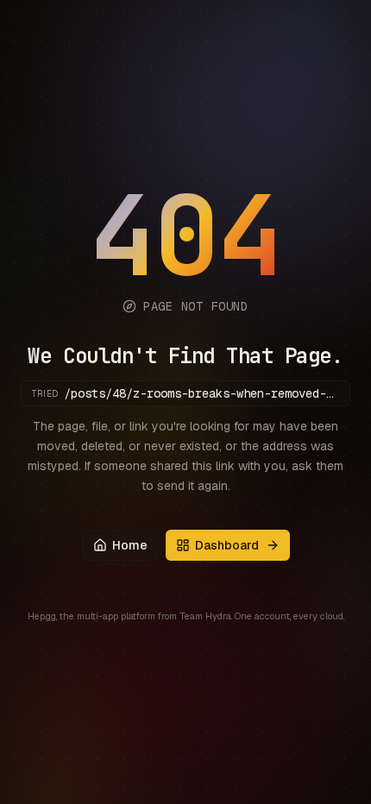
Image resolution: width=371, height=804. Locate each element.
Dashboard (227, 545)
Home (130, 545)
